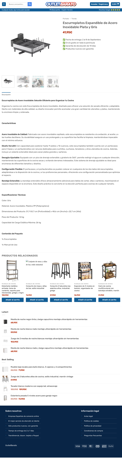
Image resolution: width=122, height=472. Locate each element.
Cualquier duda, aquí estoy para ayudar (16, 10)
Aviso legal (88, 416)
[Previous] (6, 45)
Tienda (74, 19)
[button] (4, 4)
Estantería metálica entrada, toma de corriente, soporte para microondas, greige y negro (13, 289)
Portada (66, 19)
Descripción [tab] (6, 94)
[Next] (55, 45)
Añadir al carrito (13, 300)
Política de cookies (91, 421)
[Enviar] (30, 4)
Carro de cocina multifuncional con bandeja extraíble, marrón (108, 288)
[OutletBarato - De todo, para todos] (61, 4)
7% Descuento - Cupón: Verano (61, 10)
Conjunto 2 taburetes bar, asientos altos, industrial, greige (60, 288)
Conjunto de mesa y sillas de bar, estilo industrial (36, 287)
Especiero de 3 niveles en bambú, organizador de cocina (84, 288)
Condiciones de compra (93, 431)
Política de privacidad (92, 426)
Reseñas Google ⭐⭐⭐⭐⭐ (109, 10)
